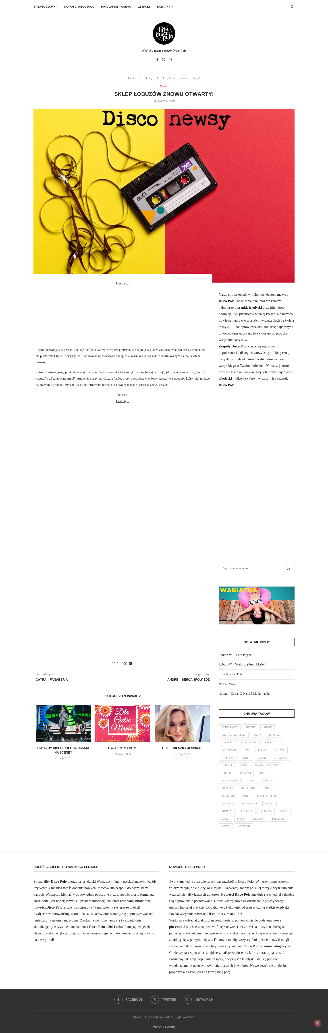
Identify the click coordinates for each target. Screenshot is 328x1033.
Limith (263, 773)
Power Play (249, 803)
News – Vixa (227, 684)
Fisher (246, 757)
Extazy (280, 750)
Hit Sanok (280, 757)
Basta (257, 734)
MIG (245, 796)
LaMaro (245, 773)
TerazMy (258, 818)
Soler (225, 818)
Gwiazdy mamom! (122, 748)
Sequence (246, 811)
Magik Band (230, 780)
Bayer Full (229, 742)
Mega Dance (249, 788)
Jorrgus (227, 773)
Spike (240, 818)
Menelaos (228, 796)
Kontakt (163, 6)
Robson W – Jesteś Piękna (235, 655)
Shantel (266, 811)
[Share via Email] (130, 663)
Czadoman (229, 750)
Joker (243, 765)
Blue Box (250, 742)
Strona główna (45, 6)
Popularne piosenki (116, 6)
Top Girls (278, 818)
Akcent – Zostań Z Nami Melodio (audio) (245, 693)
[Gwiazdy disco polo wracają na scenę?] (63, 723)
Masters (227, 788)
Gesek (262, 757)
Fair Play (228, 757)
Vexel (226, 826)
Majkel (250, 780)
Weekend (244, 826)
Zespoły (144, 6)
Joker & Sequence (267, 765)
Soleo (284, 811)
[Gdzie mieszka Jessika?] (182, 723)
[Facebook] (157, 59)
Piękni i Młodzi (266, 796)
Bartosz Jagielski (234, 734)
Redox (269, 803)
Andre (267, 727)
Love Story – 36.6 (230, 674)
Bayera (274, 734)
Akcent (250, 727)
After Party (230, 727)
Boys (267, 742)
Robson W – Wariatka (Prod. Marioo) (242, 664)
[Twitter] (163, 59)
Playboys (228, 803)
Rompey (227, 811)
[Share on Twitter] (125, 664)
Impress (227, 765)
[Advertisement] (122, 314)
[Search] (292, 6)
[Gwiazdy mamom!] (122, 723)
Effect (262, 750)
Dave (247, 750)
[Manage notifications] (317, 1023)
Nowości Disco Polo (79, 6)
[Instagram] (170, 59)
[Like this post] (116, 663)
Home (131, 78)
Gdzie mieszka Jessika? (182, 748)
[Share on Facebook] (121, 663)
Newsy (149, 78)
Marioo (268, 780)
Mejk (268, 788)
